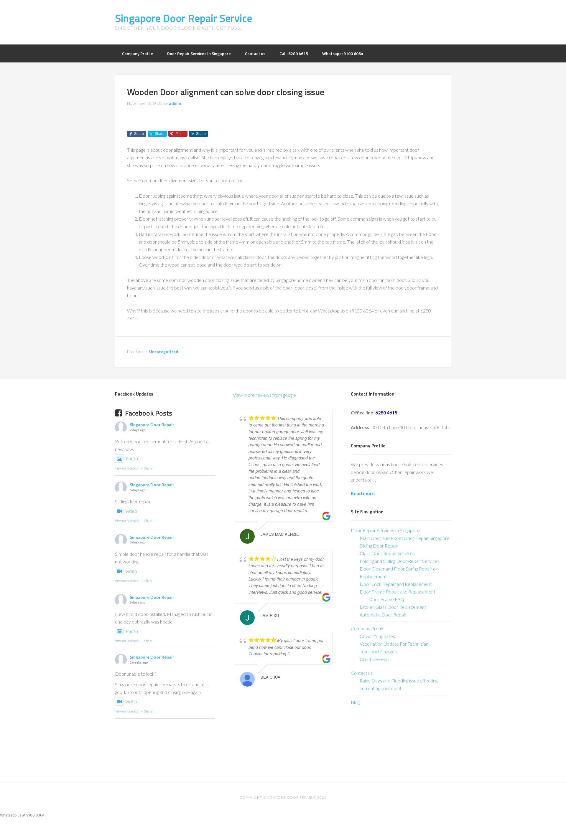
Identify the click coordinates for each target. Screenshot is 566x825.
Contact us (362, 673)
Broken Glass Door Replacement (393, 607)
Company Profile (367, 628)
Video (131, 511)
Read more (363, 493)
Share (148, 468)
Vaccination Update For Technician (394, 644)
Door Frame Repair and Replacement (397, 591)
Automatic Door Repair (383, 614)
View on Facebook (127, 468)
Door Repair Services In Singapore (385, 530)
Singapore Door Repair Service (183, 18)
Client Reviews (374, 659)
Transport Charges (378, 651)
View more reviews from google (264, 395)
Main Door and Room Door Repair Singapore (405, 538)
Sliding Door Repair (379, 545)
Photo (132, 458)
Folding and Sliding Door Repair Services (400, 561)
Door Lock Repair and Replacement (396, 584)
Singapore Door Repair (152, 424)
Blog (355, 702)
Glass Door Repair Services (387, 553)
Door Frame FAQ (386, 599)
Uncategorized (163, 351)
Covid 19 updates (377, 636)
